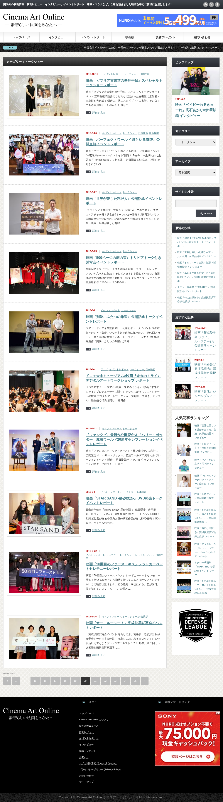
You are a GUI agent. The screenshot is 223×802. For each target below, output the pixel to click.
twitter (211, 4)
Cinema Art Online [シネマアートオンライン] (107, 797)
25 (135, 681)
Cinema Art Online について (93, 719)
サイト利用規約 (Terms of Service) (98, 763)
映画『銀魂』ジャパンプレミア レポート (205, 396)
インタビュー (57, 37)
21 (95, 681)
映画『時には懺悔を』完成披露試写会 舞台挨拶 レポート (205, 532)
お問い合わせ (201, 37)
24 (125, 681)
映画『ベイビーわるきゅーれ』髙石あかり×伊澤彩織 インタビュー (195, 110)
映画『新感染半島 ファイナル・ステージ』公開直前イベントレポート (205, 341)
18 (65, 681)
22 (105, 681)
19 (75, 681)
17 (55, 681)
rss (205, 4)
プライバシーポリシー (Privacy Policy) (100, 769)
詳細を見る (98, 112)
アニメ (104, 369)
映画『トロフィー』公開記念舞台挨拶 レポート (205, 498)
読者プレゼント (166, 37)
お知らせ (84, 757)
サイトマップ (86, 782)
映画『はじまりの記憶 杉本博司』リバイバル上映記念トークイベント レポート (196, 241)
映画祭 (129, 37)
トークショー (131, 74)
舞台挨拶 (154, 133)
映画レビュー (86, 732)
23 (115, 681)
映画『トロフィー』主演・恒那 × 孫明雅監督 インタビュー (205, 448)
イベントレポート (93, 37)
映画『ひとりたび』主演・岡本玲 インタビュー (205, 463)
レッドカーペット (144, 555)
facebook (217, 4)
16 (45, 681)
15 (35, 681)
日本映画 (144, 74)
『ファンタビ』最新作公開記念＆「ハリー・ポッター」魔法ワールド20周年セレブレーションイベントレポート (124, 439)
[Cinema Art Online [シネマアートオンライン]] (33, 24)
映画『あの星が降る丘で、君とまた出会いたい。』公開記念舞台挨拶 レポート (196, 276)
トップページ (21, 37)
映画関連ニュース (88, 725)
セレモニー (112, 555)
